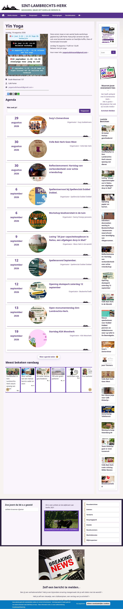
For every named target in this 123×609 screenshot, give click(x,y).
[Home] (11, 6)
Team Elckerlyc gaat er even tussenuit (107, 448)
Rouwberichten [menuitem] (92, 504)
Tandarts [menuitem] (89, 515)
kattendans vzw (73, 376)
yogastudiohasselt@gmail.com (20, 87)
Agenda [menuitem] (23, 15)
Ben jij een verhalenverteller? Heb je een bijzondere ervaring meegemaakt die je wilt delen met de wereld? (60, 592)
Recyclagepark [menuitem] (91, 520)
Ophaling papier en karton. (105, 204)
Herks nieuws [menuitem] (12, 15)
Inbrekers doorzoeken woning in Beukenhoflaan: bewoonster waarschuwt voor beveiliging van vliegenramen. (108, 230)
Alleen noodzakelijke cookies (98, 603)
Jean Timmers (107, 365)
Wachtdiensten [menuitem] (91, 535)
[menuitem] (3, 15)
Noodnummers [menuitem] (91, 530)
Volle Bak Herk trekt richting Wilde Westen (107, 467)
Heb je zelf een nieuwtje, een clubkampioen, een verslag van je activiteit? (61, 596)
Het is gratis (107, 102)
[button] (27, 55)
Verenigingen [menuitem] (57, 15)
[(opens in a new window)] (108, 72)
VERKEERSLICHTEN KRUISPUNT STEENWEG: (61, 529)
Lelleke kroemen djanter (14, 509)
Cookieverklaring (18, 607)
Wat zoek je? (12, 107)
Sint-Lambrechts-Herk (43, 5)
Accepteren (80, 603)
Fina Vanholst (87, 376)
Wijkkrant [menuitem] (45, 15)
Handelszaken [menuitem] (70, 15)
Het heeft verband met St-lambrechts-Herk (108, 96)
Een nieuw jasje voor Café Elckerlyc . (108, 397)
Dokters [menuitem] (89, 510)
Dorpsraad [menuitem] (33, 15)
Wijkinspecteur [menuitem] (91, 540)
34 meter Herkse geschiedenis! (107, 135)
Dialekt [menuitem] (89, 525)
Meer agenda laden (47, 357)
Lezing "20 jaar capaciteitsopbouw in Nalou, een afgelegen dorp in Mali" (108, 183)
